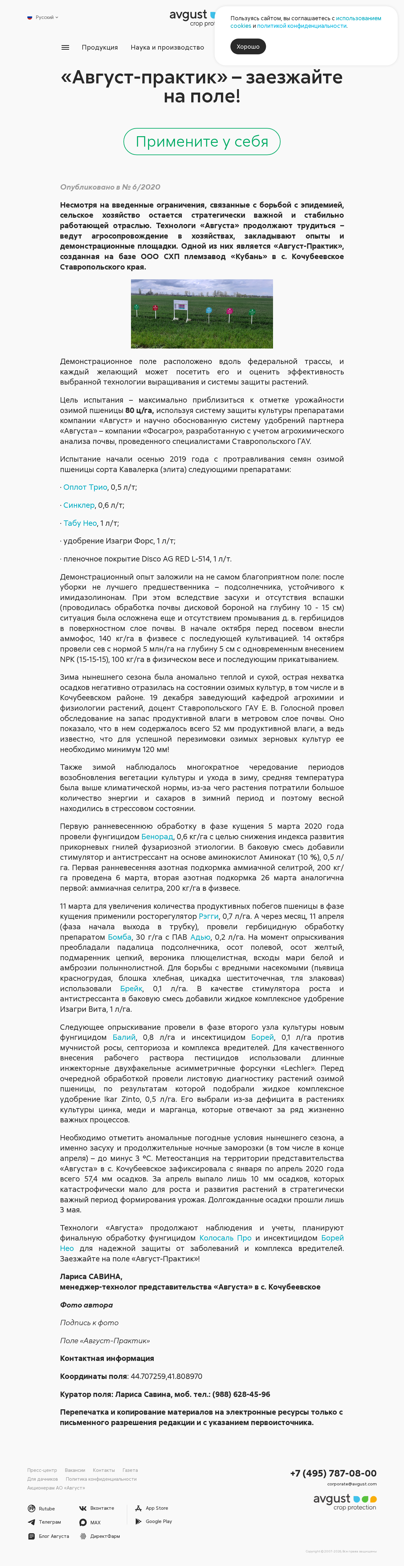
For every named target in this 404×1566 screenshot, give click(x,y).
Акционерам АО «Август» (56, 1487)
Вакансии (75, 1470)
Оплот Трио (85, 486)
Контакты (104, 1470)
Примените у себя (202, 140)
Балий (124, 1036)
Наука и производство (167, 47)
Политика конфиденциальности (101, 1479)
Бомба (120, 936)
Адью (200, 936)
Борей (262, 1036)
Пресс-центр (42, 1470)
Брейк (131, 988)
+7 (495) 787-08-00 (333, 1473)
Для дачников (42, 1479)
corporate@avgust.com (352, 1483)
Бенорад (157, 836)
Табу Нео (80, 522)
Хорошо (248, 46)
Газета (130, 1470)
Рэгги (209, 915)
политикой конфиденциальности (302, 25)
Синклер (79, 504)
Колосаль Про (225, 1237)
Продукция (100, 47)
